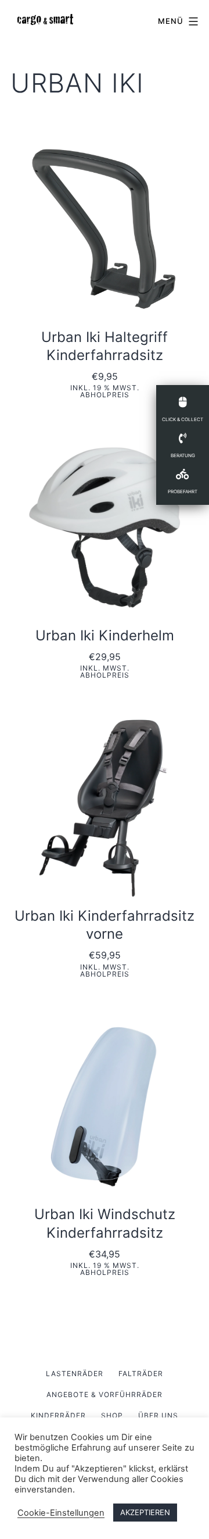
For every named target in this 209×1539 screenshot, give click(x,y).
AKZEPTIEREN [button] (145, 1512)
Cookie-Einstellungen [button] (61, 1513)
